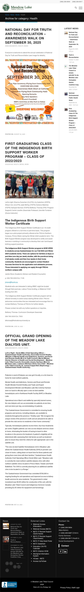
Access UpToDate (39, 561)
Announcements (11, 46)
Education (9, 164)
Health (20, 46)
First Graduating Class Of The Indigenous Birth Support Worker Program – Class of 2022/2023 (28, 152)
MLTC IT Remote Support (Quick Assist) (42, 532)
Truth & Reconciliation (16, 541)
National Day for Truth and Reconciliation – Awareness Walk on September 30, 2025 (28, 36)
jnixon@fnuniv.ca (11, 282)
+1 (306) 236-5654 (65, 527)
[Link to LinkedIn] (65, 551)
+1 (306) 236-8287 (65, 533)
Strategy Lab (47, 587)
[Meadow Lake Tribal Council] (17, 7)
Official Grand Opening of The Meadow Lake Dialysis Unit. (28, 340)
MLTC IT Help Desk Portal (42, 541)
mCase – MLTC (38, 558)
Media (22, 164)
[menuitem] (65, 1)
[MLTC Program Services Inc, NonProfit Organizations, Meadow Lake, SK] (9, 585)
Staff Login (76, 587)
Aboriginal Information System (41, 555)
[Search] (75, 7)
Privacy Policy (65, 587)
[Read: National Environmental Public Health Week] (66, 94)
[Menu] (79, 7)
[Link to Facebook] (61, 551)
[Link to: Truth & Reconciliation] (6, 539)
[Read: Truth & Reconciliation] (66, 56)
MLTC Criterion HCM (40, 551)
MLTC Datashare (39, 543)
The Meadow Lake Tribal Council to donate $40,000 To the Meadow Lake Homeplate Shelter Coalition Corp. (74, 75)
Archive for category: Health (21, 18)
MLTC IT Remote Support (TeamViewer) (42, 537)
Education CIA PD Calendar (39, 547)
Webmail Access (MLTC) (42, 529)
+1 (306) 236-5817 (65, 538)
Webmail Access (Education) (39, 525)
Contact (65, 545)
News (26, 46)
